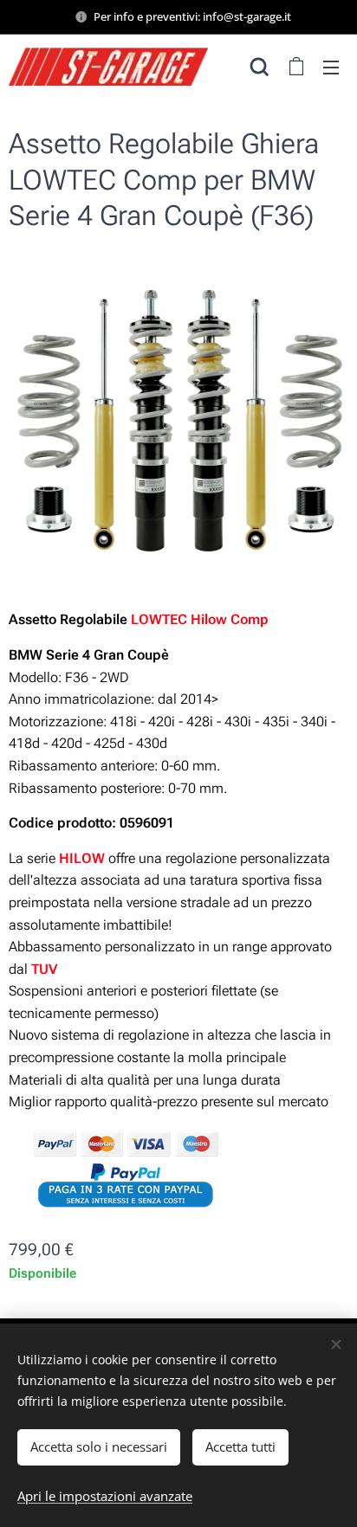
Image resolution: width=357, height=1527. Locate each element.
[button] (259, 66)
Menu (331, 66)
